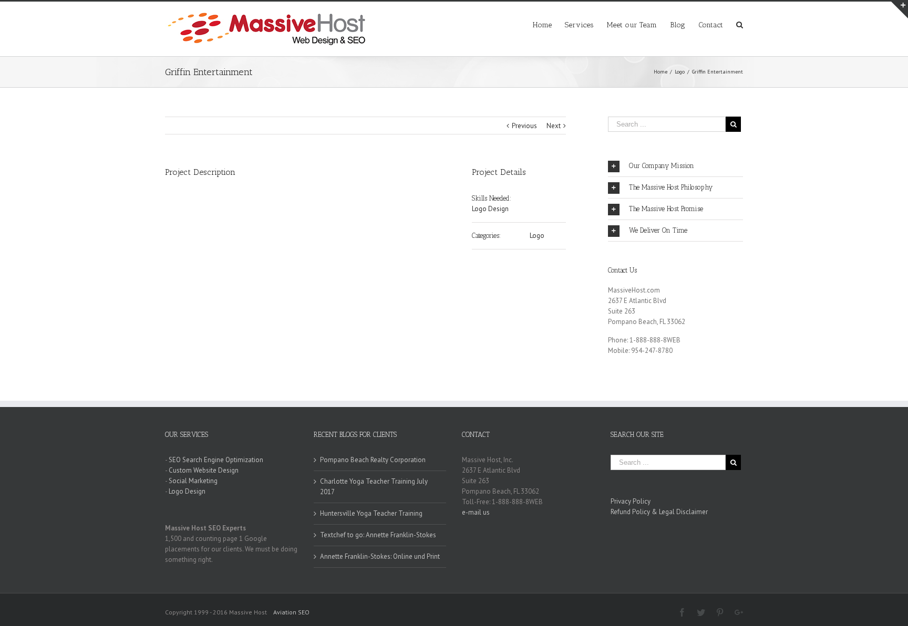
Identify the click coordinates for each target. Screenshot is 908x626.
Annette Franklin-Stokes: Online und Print (380, 556)
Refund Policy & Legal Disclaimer (659, 511)
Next (553, 125)
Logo (537, 235)
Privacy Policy (631, 501)
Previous (524, 125)
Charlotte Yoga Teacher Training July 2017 (374, 486)
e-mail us (476, 512)
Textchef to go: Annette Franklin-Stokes (378, 534)
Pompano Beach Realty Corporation (373, 459)
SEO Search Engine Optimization (216, 459)
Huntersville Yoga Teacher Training (371, 513)
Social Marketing (193, 480)
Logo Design (490, 208)
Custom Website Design (204, 470)
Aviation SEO (291, 612)
